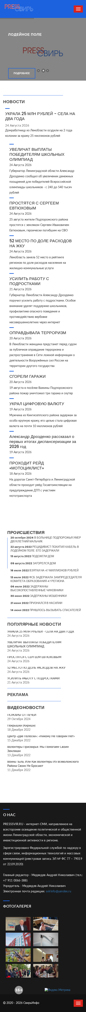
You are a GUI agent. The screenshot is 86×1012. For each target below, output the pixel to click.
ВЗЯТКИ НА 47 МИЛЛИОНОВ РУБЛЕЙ (44, 570)
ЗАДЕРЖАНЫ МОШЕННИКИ (38, 596)
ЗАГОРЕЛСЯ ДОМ (33, 563)
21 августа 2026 (20, 289)
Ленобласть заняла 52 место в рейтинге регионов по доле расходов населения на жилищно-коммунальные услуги (37, 263)
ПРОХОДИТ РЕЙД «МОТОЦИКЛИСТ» (26, 465)
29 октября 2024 (18, 719)
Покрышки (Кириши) (21, 725)
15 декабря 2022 (18, 740)
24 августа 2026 (17, 125)
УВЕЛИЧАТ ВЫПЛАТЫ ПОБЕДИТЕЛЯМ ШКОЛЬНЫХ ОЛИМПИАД (36, 154)
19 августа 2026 (20, 409)
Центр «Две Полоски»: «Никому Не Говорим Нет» (41, 736)
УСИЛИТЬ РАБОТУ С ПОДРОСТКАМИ (29, 281)
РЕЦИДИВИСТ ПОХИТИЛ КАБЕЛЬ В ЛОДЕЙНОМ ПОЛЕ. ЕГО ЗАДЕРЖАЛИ (44, 549)
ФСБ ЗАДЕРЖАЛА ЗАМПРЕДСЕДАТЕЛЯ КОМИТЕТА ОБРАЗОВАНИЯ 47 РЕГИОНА (46, 579)
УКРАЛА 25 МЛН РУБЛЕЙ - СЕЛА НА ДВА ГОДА (40, 116)
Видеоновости (25, 707)
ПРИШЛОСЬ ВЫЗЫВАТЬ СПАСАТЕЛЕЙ (45, 610)
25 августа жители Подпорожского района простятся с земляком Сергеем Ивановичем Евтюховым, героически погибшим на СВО (39, 225)
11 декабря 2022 (18, 770)
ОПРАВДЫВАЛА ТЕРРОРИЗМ (37, 333)
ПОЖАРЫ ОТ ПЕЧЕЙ (21, 715)
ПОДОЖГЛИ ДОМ (32, 556)
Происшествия (25, 532)
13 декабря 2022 (18, 755)
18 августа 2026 (20, 473)
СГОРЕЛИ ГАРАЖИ (27, 376)
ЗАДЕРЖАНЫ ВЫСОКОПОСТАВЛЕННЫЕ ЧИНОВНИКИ (36, 588)
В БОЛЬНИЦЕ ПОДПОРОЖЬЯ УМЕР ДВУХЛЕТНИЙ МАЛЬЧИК (45, 539)
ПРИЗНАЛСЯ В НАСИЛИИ (36, 603)
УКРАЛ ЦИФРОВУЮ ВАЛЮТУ (36, 404)
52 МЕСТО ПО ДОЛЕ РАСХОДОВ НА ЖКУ (40, 243)
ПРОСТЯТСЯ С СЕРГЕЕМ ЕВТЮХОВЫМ (34, 205)
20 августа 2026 (20, 338)
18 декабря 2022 (18, 729)
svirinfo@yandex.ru (58, 891)
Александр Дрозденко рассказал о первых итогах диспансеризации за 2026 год (42, 441)
